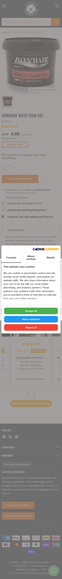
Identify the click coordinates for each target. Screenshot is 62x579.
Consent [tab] (11, 257)
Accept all (31, 311)
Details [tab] (51, 257)
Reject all (31, 327)
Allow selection (31, 319)
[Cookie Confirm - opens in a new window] (46, 249)
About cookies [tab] (31, 257)
